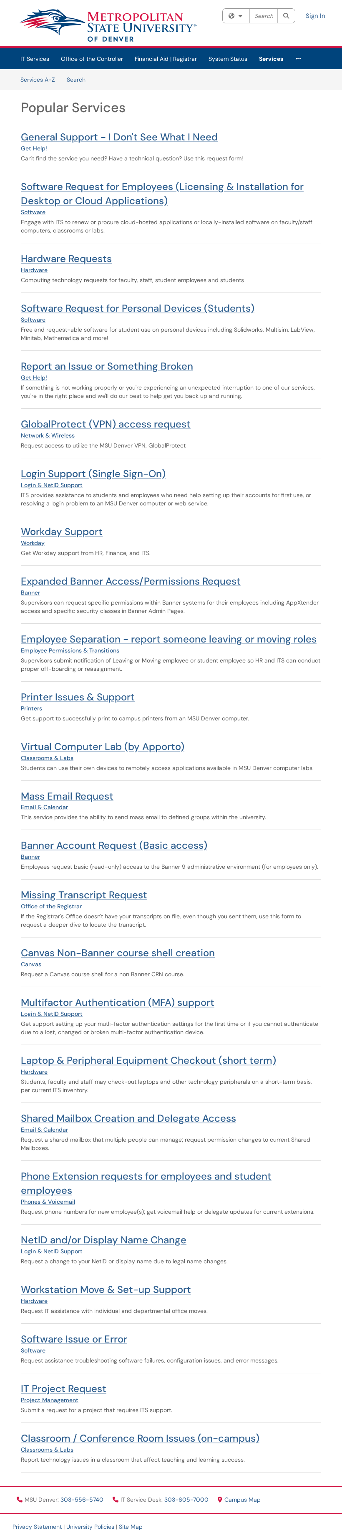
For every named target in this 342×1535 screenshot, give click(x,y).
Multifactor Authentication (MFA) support (117, 1002)
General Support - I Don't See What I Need (119, 136)
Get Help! (34, 148)
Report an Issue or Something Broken (107, 366)
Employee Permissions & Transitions (70, 650)
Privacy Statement (37, 1526)
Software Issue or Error (74, 1338)
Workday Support (62, 531)
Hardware (34, 270)
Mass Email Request (67, 796)
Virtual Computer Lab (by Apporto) (102, 746)
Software (33, 212)
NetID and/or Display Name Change (103, 1239)
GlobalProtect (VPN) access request (106, 424)
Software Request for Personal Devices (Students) (137, 308)
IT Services (34, 58)
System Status (228, 58)
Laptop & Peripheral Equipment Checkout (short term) (148, 1060)
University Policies (90, 1526)
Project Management (49, 1400)
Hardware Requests (66, 258)
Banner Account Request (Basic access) (114, 845)
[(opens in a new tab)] (108, 25)
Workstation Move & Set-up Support (106, 1289)
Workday (33, 543)
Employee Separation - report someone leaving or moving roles (169, 638)
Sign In (315, 16)
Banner (30, 592)
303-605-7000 (187, 1499)
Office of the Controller (92, 58)
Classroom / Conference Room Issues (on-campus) (140, 1438)
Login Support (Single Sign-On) (93, 473)
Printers (31, 708)
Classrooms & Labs (47, 758)
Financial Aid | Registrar (166, 58)
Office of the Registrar (51, 906)
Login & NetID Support (52, 485)
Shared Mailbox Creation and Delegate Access (128, 1118)
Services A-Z (37, 79)
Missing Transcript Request (84, 894)
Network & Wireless (48, 435)
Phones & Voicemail (48, 1201)
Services (271, 58)
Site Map (131, 1526)
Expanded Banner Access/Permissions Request (131, 581)
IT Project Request (63, 1388)
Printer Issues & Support (78, 696)
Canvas (31, 964)
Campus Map (242, 1499)
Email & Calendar (44, 807)
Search (76, 79)
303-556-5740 (82, 1499)
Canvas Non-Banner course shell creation (118, 952)
